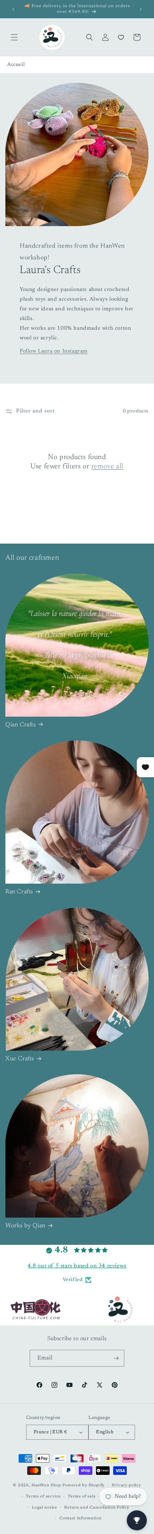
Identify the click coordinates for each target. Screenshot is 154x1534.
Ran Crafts (19, 892)
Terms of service (43, 1497)
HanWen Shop (46, 1485)
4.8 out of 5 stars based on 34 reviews (77, 1266)
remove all (107, 466)
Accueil (16, 64)
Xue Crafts (19, 1059)
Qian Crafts (20, 725)
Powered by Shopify (83, 1485)
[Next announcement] (141, 9)
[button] (14, 37)
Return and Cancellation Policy (96, 1508)
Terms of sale (82, 1497)
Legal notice (44, 1508)
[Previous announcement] (13, 9)
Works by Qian (25, 1226)
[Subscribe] (116, 1358)
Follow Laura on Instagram (54, 351)
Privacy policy (126, 1485)
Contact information (80, 1518)
